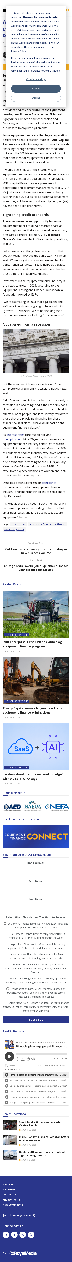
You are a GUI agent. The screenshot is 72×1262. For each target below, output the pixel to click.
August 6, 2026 (28, 1160)
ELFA (14, 524)
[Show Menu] (4, 10)
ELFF (23, 524)
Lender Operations (16, 635)
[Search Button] (66, 10)
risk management (14, 529)
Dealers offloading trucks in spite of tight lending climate (42, 1153)
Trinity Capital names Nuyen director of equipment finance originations (33, 710)
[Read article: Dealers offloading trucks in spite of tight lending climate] (10, 1155)
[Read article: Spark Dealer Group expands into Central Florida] (10, 1125)
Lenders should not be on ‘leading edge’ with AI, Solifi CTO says (33, 776)
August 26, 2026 (12, 651)
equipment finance (40, 524)
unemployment (13, 439)
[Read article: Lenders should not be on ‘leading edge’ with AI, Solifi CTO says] (36, 746)
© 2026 (6, 1253)
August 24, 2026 (12, 783)
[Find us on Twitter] (31, 1234)
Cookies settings (36, 79)
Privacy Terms (12, 1199)
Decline (36, 97)
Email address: (36, 863)
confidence (49, 483)
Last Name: (36, 899)
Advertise (9, 1189)
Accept (36, 88)
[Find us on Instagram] (22, 1234)
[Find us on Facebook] (14, 1234)
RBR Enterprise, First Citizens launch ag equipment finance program (32, 644)
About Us (8, 1184)
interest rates (15, 435)
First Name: (36, 881)
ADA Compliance (13, 1204)
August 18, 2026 (28, 1145)
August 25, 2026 (28, 1130)
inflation (60, 524)
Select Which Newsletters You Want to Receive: (36, 917)
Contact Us (10, 1194)
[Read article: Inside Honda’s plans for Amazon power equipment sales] (10, 1140)
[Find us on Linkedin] (6, 1234)
